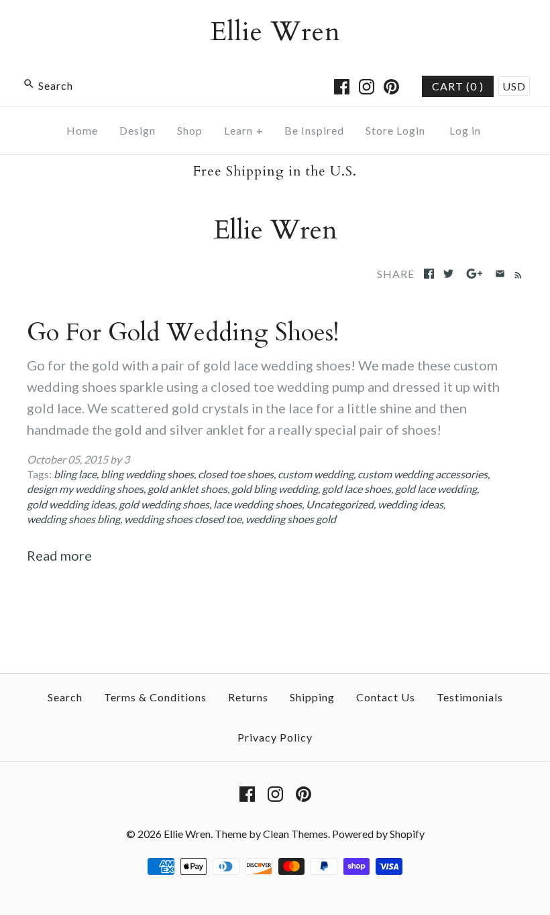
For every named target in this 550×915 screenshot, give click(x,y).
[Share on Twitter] (448, 274)
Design (137, 130)
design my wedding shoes (85, 488)
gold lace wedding (436, 488)
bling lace (75, 474)
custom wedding (315, 474)
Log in (465, 130)
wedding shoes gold (290, 518)
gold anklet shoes (187, 488)
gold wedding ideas (71, 504)
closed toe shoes (236, 474)
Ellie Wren (187, 833)
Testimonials (470, 697)
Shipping (312, 697)
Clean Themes (295, 833)
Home (82, 130)
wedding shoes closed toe (182, 518)
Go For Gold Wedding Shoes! (183, 332)
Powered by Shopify (378, 833)
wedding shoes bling (73, 518)
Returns (248, 697)
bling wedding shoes (147, 474)
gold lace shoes (356, 488)
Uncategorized (340, 504)
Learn (244, 130)
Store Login (395, 130)
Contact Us (385, 697)
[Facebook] (341, 86)
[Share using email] (500, 274)
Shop (190, 130)
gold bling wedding (274, 488)
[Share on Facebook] (429, 274)
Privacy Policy (275, 737)
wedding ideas (410, 504)
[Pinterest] (391, 86)
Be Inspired (314, 130)
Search (65, 697)
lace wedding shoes (257, 504)
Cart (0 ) (458, 86)
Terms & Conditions (155, 697)
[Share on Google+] (474, 274)
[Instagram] (366, 86)
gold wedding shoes (164, 504)
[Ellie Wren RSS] (515, 272)
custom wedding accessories (423, 474)
